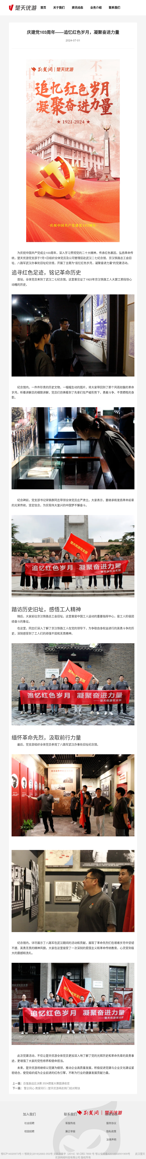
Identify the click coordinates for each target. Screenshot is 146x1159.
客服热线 (114, 14)
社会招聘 (29, 1123)
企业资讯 (77, 14)
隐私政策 (111, 1131)
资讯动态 (77, 7)
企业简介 (59, 14)
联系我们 (114, 7)
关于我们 (59, 7)
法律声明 (111, 1139)
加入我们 (29, 1114)
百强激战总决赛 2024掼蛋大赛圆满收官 (46, 1083)
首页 (43, 7)
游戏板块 (96, 14)
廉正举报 (70, 1131)
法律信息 (111, 1114)
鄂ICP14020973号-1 (12, 1153)
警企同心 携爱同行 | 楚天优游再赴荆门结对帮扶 (52, 1088)
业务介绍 (96, 7)
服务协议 (111, 1123)
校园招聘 (29, 1131)
